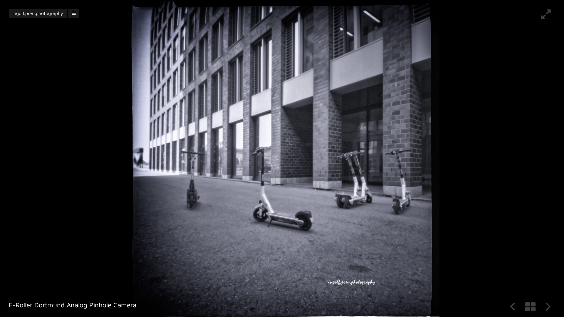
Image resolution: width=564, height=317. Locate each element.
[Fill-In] (546, 16)
